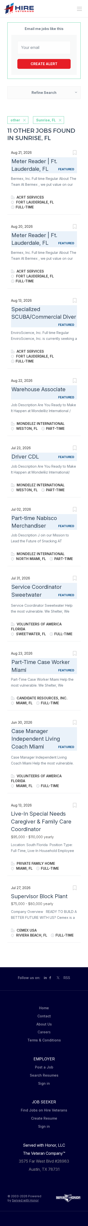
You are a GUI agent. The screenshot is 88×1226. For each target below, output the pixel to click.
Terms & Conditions (44, 1040)
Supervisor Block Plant (39, 896)
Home (44, 1008)
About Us (44, 1024)
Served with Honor (25, 1200)
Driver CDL (25, 456)
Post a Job (44, 1067)
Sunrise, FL (46, 120)
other (15, 120)
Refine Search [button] (44, 92)
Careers (44, 1032)
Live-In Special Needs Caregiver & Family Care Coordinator (41, 821)
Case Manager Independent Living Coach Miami (35, 739)
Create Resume (44, 1118)
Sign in (44, 1083)
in (45, 978)
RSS (67, 978)
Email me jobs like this (44, 29)
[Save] (74, 153)
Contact (44, 1016)
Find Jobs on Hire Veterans (44, 1110)
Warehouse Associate (38, 389)
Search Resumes (44, 1075)
